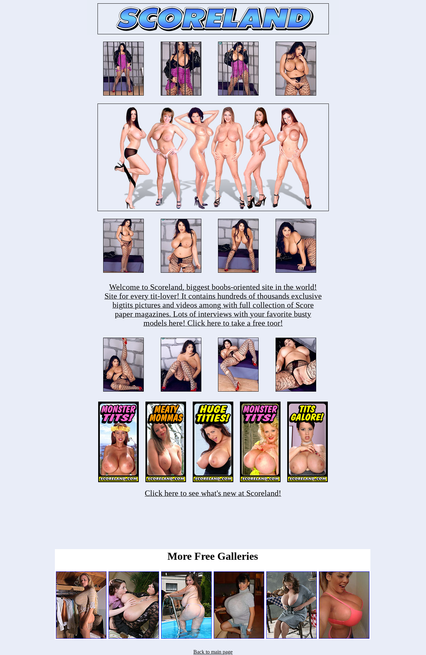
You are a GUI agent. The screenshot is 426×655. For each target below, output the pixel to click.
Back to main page (213, 652)
